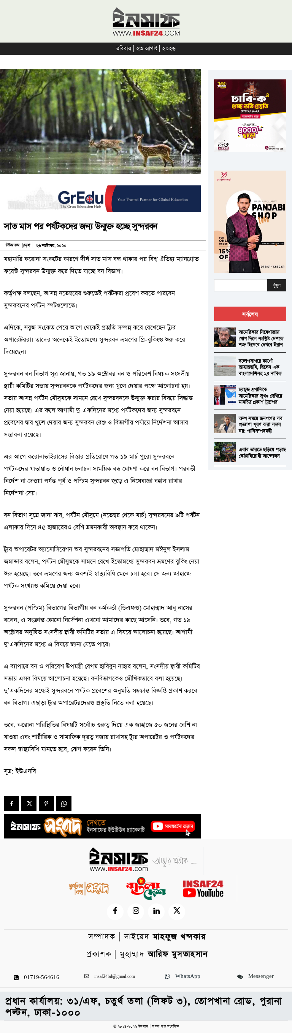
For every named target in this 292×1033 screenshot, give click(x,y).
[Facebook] (11, 803)
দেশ (26, 245)
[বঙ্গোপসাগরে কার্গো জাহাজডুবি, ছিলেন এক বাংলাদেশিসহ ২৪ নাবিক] (225, 366)
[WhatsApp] (63, 803)
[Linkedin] (156, 911)
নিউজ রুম (12, 245)
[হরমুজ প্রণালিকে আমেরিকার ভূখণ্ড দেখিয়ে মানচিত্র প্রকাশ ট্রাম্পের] (225, 394)
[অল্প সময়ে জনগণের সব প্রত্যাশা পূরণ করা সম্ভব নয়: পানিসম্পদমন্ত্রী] (225, 423)
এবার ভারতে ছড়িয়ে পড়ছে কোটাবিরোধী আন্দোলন (262, 452)
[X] (28, 803)
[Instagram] (135, 911)
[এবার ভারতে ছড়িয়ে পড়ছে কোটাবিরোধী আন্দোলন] (225, 452)
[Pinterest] (46, 803)
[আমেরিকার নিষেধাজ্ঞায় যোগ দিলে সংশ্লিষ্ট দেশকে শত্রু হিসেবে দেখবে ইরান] (225, 337)
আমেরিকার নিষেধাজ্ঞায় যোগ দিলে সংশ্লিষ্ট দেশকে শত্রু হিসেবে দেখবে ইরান (261, 338)
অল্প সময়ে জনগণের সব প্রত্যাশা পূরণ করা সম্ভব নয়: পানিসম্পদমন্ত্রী (260, 424)
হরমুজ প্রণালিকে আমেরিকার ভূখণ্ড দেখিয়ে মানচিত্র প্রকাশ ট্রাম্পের (260, 395)
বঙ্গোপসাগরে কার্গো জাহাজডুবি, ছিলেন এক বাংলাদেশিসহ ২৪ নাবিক (260, 367)
